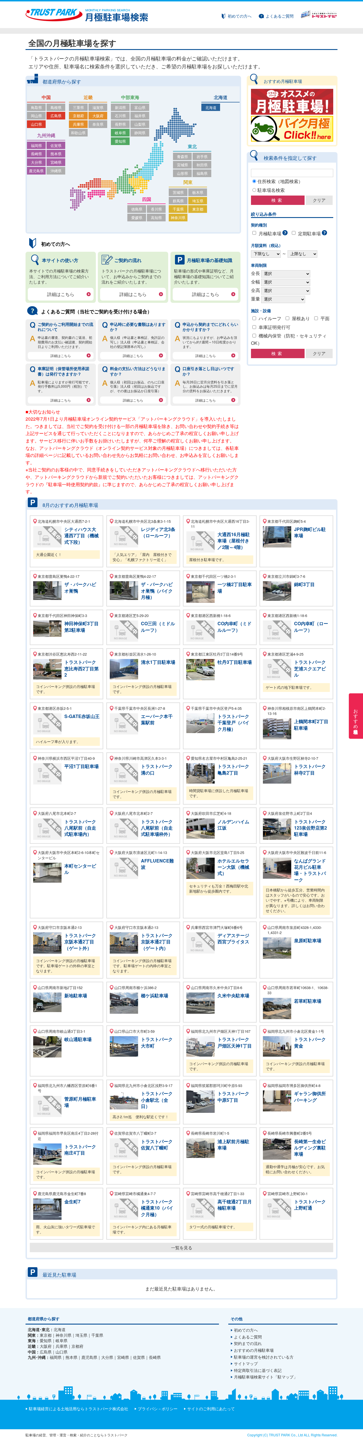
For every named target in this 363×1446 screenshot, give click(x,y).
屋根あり (301, 318)
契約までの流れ (248, 1343)
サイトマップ (246, 1363)
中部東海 (130, 97)
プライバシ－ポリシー (158, 1408)
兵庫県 (78, 124)
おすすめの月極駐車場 (254, 1350)
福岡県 (36, 145)
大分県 (36, 162)
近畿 (88, 97)
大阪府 (98, 115)
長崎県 (36, 153)
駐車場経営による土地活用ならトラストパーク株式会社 (78, 1408)
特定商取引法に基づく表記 (258, 1370)
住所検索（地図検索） (280, 181)
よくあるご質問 (280, 16)
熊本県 (56, 153)
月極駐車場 (270, 233)
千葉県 (178, 209)
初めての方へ (240, 16)
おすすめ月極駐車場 (356, 716)
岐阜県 (120, 132)
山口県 (36, 124)
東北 (192, 146)
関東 (188, 182)
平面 (325, 318)
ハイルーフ (270, 318)
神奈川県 (178, 217)
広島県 (56, 115)
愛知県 (120, 141)
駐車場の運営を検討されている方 (264, 1357)
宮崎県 (56, 162)
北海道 (220, 97)
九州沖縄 (46, 135)
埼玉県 (197, 200)
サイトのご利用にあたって (211, 1408)
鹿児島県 (36, 170)
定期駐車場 (309, 233)
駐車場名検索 (271, 190)
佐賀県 (56, 145)
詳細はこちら (60, 294)
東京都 (197, 209)
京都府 (78, 115)
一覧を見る (181, 1247)
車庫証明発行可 (274, 327)
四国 (146, 199)
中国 (46, 97)
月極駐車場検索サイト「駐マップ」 (265, 1377)
